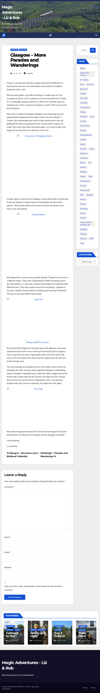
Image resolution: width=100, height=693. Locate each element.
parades (30, 73)
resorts (83, 186)
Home (85, 688)
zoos (82, 243)
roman (83, 199)
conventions (85, 107)
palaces (83, 167)
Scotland (23, 49)
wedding (83, 229)
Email (7, 552)
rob (81, 195)
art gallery (84, 80)
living (91, 149)
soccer (83, 213)
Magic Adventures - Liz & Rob (12, 12)
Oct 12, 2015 (13, 640)
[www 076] (37, 318)
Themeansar (6, 689)
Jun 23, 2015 (85, 640)
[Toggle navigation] (50, 35)
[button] (96, 35)
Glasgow (14, 49)
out (89, 163)
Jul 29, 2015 (61, 640)
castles (83, 94)
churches (84, 98)
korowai (83, 149)
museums (84, 158)
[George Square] (37, 243)
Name (7, 537)
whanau (83, 234)
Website (7, 567)
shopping (84, 209)
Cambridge (10, 626)
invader (83, 140)
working (83, 239)
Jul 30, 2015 (37, 640)
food (92, 117)
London (17, 630)
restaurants (85, 190)
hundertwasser (86, 135)
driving (83, 112)
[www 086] (31, 342)
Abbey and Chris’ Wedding (38, 636)
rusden (83, 204)
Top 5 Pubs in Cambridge (61, 637)
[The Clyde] (37, 407)
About (93, 688)
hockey (83, 130)
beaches (90, 84)
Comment (9, 487)
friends (83, 121)
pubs (90, 176)
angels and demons (84, 74)
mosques (83, 153)
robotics (89, 195)
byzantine (84, 89)
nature (82, 163)
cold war (83, 103)
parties (83, 176)
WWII (91, 239)
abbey (82, 68)
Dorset (33, 630)
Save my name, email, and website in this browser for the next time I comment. (33, 588)
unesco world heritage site (85, 223)
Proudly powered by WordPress (13, 687)
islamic (83, 144)
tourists (83, 218)
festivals (83, 117)
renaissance (85, 181)
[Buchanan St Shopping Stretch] (37, 164)
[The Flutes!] (43, 342)
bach (82, 84)
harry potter (85, 126)
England (10, 630)
